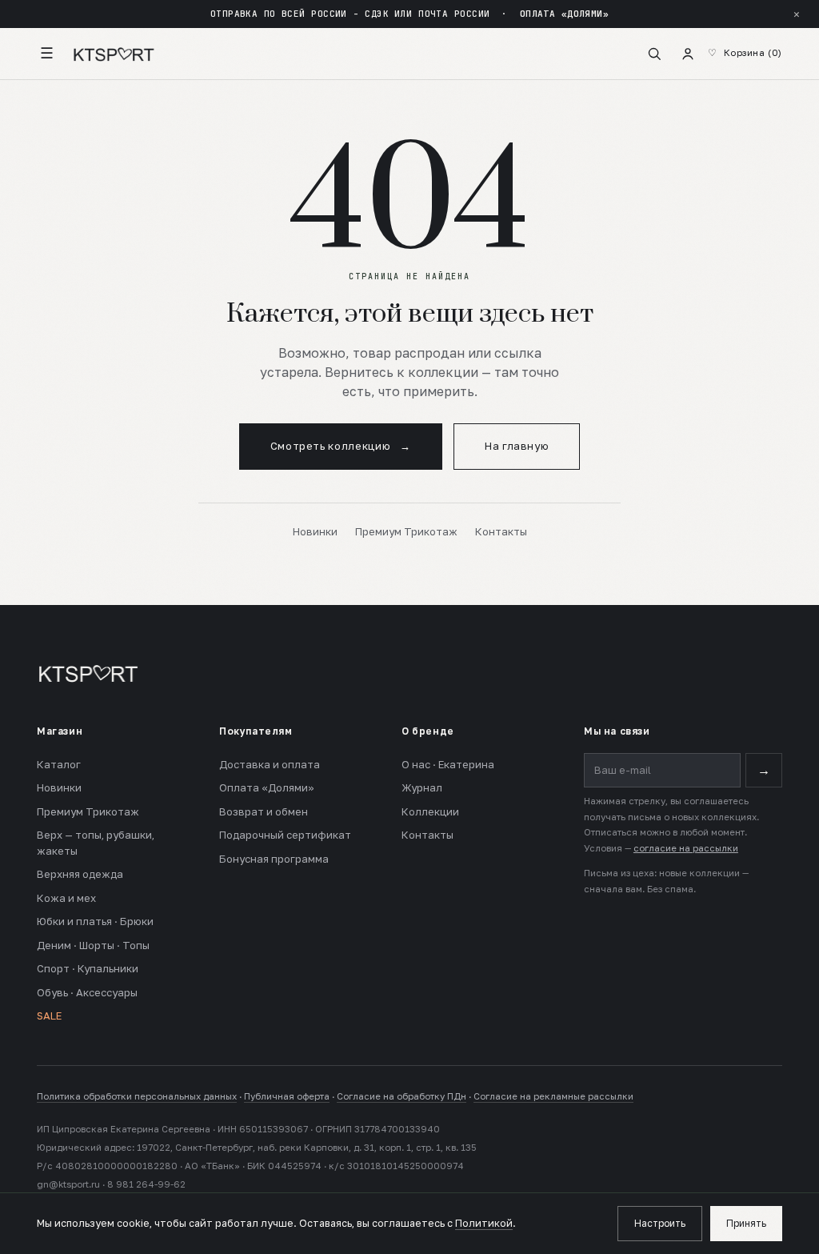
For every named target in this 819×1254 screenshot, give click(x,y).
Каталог (59, 764)
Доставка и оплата (269, 764)
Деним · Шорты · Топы (93, 945)
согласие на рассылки (685, 848)
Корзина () (753, 52)
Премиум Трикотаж (406, 531)
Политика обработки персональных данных (137, 1096)
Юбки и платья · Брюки (95, 921)
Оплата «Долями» (266, 787)
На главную (517, 445)
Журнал (422, 787)
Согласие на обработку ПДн (401, 1096)
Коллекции (430, 811)
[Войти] (687, 53)
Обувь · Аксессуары (87, 992)
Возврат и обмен (263, 811)
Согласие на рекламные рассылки (553, 1096)
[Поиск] (654, 53)
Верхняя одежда (80, 873)
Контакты (501, 531)
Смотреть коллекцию (340, 445)
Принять (746, 1223)
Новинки (315, 531)
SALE (49, 1015)
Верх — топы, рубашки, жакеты (95, 842)
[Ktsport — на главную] (113, 54)
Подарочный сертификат (285, 834)
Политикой (484, 1223)
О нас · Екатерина (448, 764)
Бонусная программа (274, 858)
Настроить (659, 1223)
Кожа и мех (66, 897)
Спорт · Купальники (87, 968)
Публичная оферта (287, 1096)
